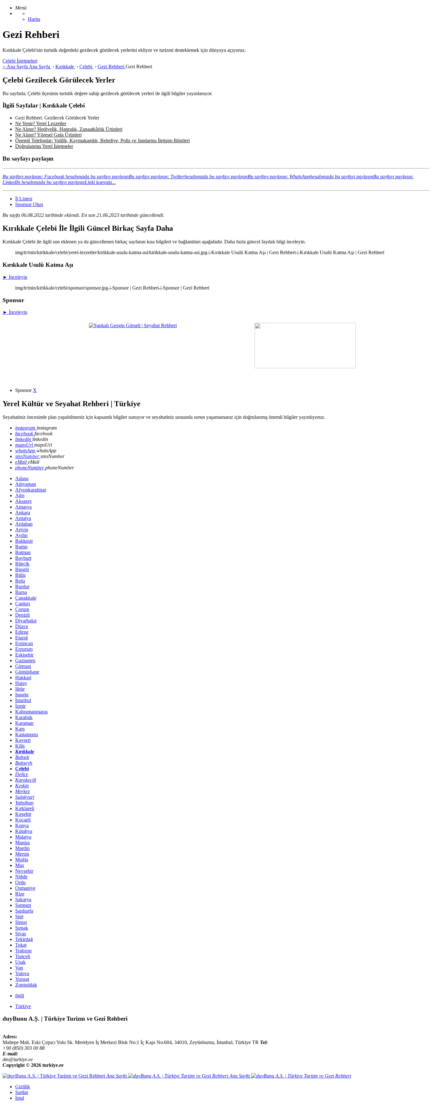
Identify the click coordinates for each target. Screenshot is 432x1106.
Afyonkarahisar (30, 489)
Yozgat (22, 979)
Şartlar (21, 1092)
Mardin (22, 848)
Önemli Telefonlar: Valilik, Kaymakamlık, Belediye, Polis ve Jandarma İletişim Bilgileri (102, 140)
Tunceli (22, 956)
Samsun (23, 905)
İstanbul (23, 700)
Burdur (22, 586)
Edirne (21, 632)
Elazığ (21, 637)
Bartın (21, 546)
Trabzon (23, 950)
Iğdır (20, 689)
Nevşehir (24, 871)
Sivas (20, 933)
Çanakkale (25, 598)
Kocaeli (23, 819)
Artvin (21, 529)
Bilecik (22, 563)
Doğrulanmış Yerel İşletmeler (44, 146)
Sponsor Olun (29, 204)
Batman (23, 552)
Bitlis (20, 575)
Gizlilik (22, 1086)
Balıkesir (24, 541)
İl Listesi (23, 198)
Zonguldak (26, 984)
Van (19, 967)
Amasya (23, 507)
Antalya (23, 518)
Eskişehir (24, 654)
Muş (19, 865)
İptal (19, 1098)
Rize (19, 893)
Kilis (20, 746)
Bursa (21, 592)
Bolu (20, 581)
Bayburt (23, 558)
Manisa (22, 842)
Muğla (21, 859)
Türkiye (23, 1006)
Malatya (23, 837)
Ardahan (24, 524)
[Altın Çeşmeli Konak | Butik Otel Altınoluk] (305, 366)
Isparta (21, 694)
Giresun (23, 666)
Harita (34, 19)
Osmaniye (25, 888)
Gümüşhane (27, 672)
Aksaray (23, 501)
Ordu (20, 882)
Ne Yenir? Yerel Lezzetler (40, 123)
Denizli (22, 615)
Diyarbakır (26, 620)
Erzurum (24, 649)
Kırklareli (24, 808)
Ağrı (19, 495)
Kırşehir (23, 814)
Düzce (21, 626)
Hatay (21, 683)
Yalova (22, 973)
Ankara (22, 512)
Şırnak (21, 928)
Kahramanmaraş (31, 711)
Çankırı (22, 603)
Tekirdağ (24, 939)
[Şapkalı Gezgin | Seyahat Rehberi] (133, 325)
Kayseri (23, 740)
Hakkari (23, 677)
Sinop (21, 922)
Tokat (21, 945)
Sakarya (23, 899)
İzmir (20, 706)
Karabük (24, 717)
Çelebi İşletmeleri (20, 61)
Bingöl (22, 569)
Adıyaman (25, 484)
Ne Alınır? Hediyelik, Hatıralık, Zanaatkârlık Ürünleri (68, 129)
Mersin (22, 854)
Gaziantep (25, 660)
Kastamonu (26, 734)
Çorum (22, 609)
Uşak (20, 962)
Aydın (21, 535)
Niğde (21, 876)
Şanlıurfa (24, 911)
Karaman (24, 723)
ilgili (19, 995)
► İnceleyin (15, 277)
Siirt (19, 916)
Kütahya (23, 831)
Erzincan (24, 643)
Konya (22, 825)
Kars (20, 728)
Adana (21, 478)
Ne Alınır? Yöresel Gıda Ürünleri (48, 134)
